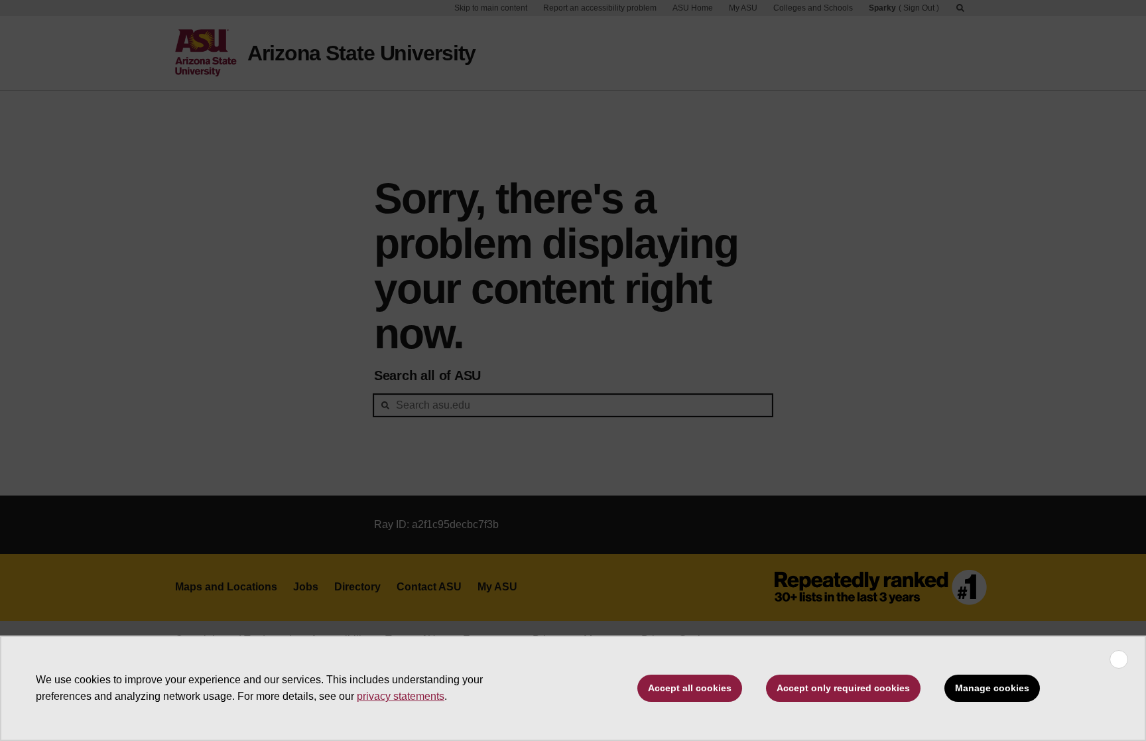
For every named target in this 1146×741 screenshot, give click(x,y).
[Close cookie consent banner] (1119, 659)
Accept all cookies (690, 688)
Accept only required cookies (843, 688)
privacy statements (400, 696)
